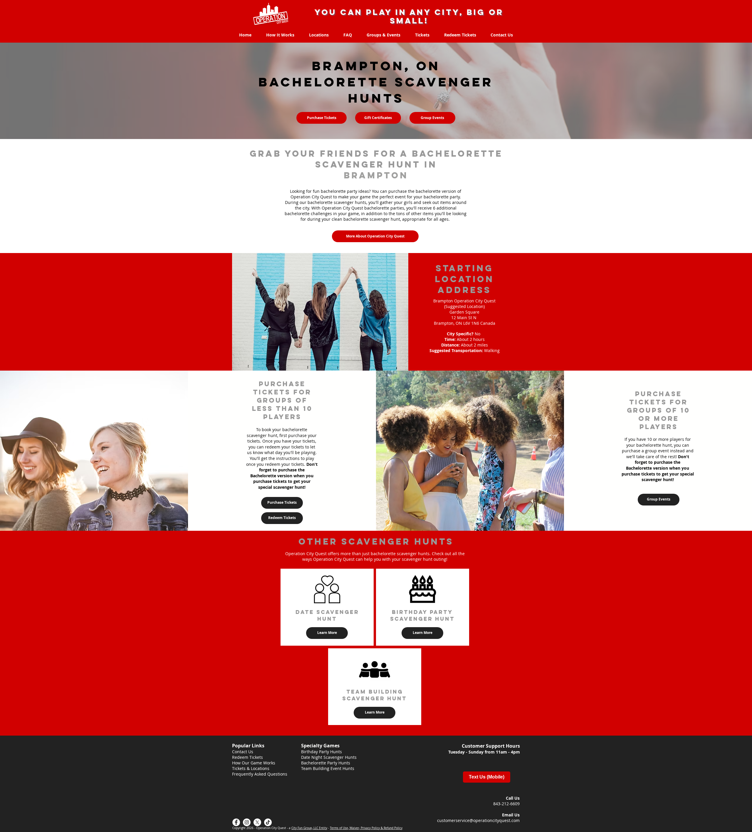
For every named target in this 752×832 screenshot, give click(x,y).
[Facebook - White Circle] (236, 822)
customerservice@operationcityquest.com (478, 820)
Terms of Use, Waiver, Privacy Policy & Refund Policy (366, 828)
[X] (257, 822)
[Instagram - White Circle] (247, 822)
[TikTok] (268, 822)
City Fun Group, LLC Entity (309, 828)
